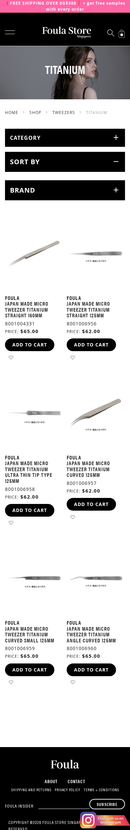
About (51, 781)
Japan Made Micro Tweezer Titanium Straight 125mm (88, 309)
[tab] (65, 138)
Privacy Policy (67, 790)
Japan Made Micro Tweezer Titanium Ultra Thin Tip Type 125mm (28, 472)
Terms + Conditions (101, 790)
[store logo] (65, 32)
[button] (11, 357)
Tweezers (64, 112)
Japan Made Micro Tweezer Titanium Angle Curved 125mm (91, 634)
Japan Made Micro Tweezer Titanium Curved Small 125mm (29, 634)
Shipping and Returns (31, 790)
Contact (76, 781)
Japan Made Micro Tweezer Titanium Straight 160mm (26, 309)
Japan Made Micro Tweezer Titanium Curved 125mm (88, 469)
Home (12, 112)
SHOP (36, 112)
